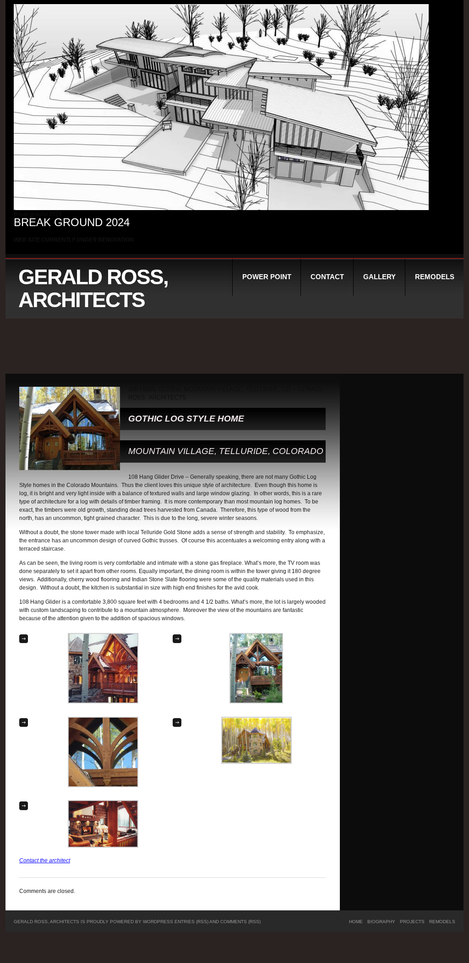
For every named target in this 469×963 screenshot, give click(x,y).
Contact (327, 277)
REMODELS (442, 921)
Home (356, 921)
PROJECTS (412, 921)
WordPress (158, 921)
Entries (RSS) (191, 921)
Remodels (434, 277)
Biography (381, 921)
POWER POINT (266, 277)
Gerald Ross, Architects (93, 288)
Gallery (379, 277)
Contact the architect (44, 860)
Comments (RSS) (240, 921)
